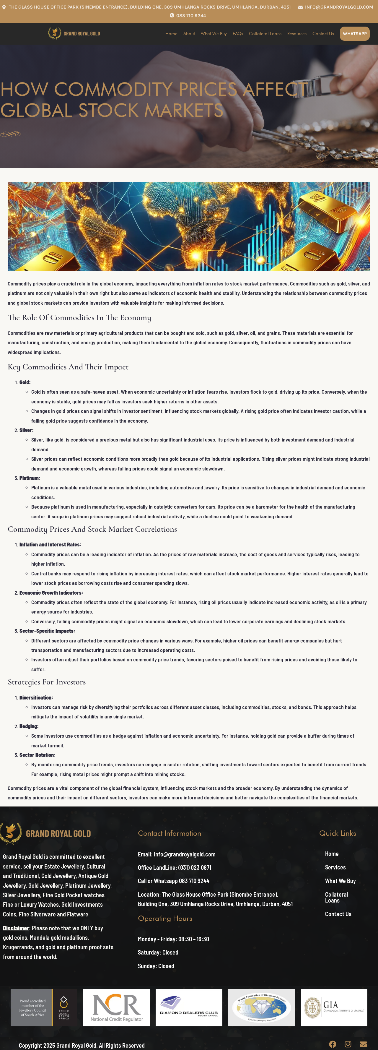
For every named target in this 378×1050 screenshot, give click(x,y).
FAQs (238, 33)
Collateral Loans (265, 33)
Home (171, 33)
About (189, 33)
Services (335, 867)
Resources (297, 33)
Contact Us (323, 33)
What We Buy (214, 33)
